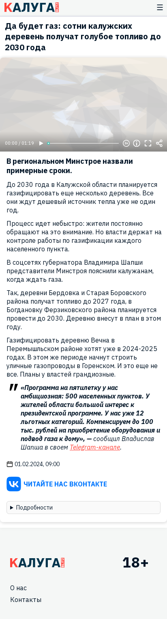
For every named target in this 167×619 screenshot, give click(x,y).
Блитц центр (31, 7)
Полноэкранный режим (148, 143)
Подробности (34, 507)
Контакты (25, 599)
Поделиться (159, 143)
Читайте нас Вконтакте (65, 484)
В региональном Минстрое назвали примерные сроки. (69, 166)
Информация (136, 143)
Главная (37, 563)
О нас (18, 588)
